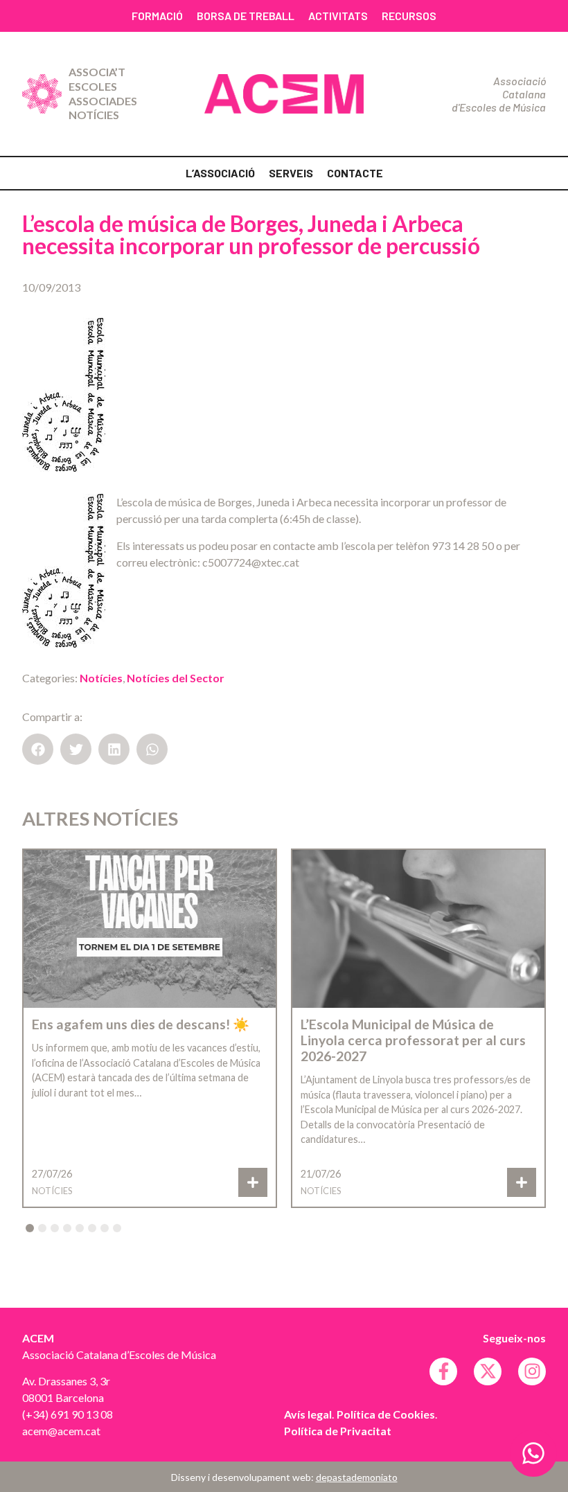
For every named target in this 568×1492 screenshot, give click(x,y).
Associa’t (97, 71)
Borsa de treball (245, 15)
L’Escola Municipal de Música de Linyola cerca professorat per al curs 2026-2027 (413, 1040)
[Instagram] (532, 1371)
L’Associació (220, 172)
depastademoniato (357, 1477)
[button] (37, 749)
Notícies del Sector (175, 677)
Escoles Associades (103, 93)
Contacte (355, 172)
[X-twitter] (488, 1371)
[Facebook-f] (443, 1371)
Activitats (338, 15)
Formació (157, 15)
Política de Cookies (386, 1414)
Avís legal (308, 1414)
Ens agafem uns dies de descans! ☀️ (140, 1024)
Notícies (94, 114)
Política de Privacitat (337, 1430)
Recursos (409, 15)
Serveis (291, 172)
